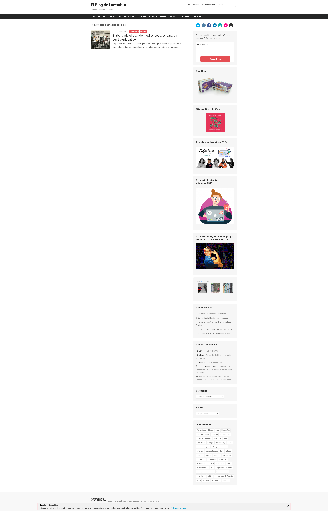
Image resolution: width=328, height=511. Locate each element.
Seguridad (220, 468)
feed (225, 438)
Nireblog (217, 455)
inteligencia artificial (219, 447)
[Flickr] (226, 25)
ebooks (208, 438)
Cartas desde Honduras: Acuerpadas (213, 318)
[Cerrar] (288, 506)
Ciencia (215, 434)
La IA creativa (212, 351)
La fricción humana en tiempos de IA (213, 313)
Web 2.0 (142, 31)
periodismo (212, 459)
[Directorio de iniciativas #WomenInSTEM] (215, 223)
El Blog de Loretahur (108, 5)
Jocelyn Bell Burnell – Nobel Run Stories (214, 333)
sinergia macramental (205, 472)
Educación (133, 31)
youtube (226, 480)
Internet (200, 451)
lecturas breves (212, 451)
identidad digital (203, 447)
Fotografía (183, 16)
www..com (202, 281)
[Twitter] (198, 25)
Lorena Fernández (206, 366)
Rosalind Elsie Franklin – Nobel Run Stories (215, 329)
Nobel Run (201, 459)
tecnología (201, 476)
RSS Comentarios (208, 4)
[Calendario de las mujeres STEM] (215, 167)
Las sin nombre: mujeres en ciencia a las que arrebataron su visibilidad (214, 369)
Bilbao (210, 430)
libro (222, 451)
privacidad (223, 459)
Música (208, 455)
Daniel (201, 351)
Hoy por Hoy (220, 442)
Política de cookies (179, 508)
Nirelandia (227, 455)
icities (230, 442)
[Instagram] (204, 25)
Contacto (197, 16)
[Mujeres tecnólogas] (215, 268)
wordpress (216, 480)
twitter (210, 476)
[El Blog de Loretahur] (94, 16)
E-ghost (200, 438)
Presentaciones (167, 16)
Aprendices (201, 430)
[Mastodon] (231, 25)
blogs (207, 434)
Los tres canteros (214, 362)
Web (199, 480)
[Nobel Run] (215, 96)
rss (212, 468)
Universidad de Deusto (224, 476)
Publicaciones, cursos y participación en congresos (132, 16)
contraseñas (225, 434)
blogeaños (225, 430)
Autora (101, 16)
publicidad (220, 463)
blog (217, 430)
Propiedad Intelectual (205, 463)
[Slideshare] (220, 25)
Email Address (202, 44)
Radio (229, 463)
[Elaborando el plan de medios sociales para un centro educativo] (100, 39)
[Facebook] (209, 25)
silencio (229, 468)
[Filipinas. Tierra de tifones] (215, 131)
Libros (228, 451)
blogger (200, 434)
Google (210, 442)
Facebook (217, 438)
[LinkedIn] (215, 25)
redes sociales (202, 468)
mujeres (200, 455)
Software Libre (222, 472)
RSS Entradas (193, 4)
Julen (201, 355)
